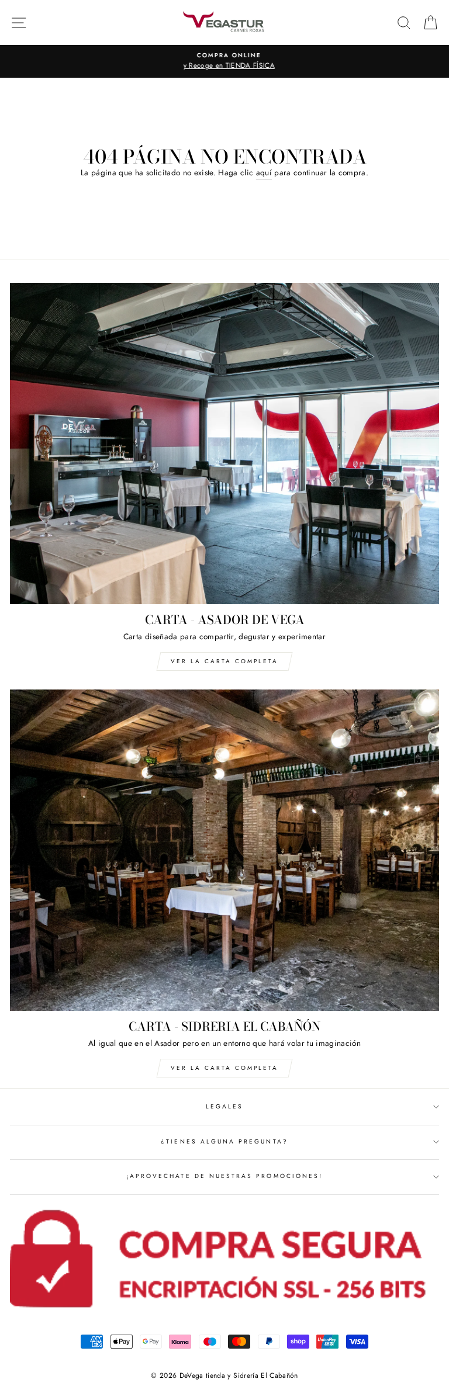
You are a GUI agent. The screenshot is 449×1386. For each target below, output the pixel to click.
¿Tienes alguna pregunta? (224, 1141)
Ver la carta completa (224, 1067)
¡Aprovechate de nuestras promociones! (224, 1176)
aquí (264, 172)
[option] (224, 61)
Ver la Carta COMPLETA (224, 661)
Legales (224, 1106)
